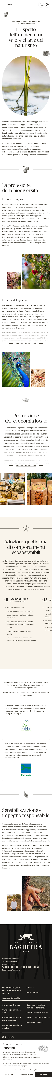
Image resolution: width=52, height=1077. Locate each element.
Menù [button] (9, 4)
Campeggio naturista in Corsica (12, 1026)
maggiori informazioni (26, 343)
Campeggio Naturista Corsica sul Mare (11, 1018)
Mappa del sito (33, 992)
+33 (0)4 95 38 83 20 (30, 967)
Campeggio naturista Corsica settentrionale (36, 1006)
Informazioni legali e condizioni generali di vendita (11, 990)
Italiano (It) (9, 1037)
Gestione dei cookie (11, 998)
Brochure (30, 987)
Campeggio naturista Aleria (11, 1011)
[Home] (26, 943)
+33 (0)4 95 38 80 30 (12, 967)
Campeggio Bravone (11, 1005)
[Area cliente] (47, 4)
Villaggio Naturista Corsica (38, 1017)
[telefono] (41, 4)
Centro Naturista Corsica (37, 1013)
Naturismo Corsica (34, 1022)
